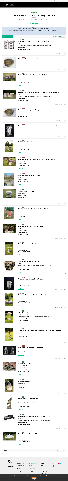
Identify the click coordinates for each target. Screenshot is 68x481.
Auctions (24, 5)
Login (58, 3)
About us (59, 5)
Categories (37, 5)
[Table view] (64, 36)
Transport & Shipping (51, 5)
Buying (28, 5)
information (34, 23)
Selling (32, 5)
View (20, 52)
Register (61, 3)
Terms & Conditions (44, 471)
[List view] (60, 36)
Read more (34, 479)
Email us (61, 0)
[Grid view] (62, 36)
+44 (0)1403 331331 (32, 463)
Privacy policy (43, 473)
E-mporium (43, 5)
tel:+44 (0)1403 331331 (55, 0)
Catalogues (43, 463)
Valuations (43, 470)
